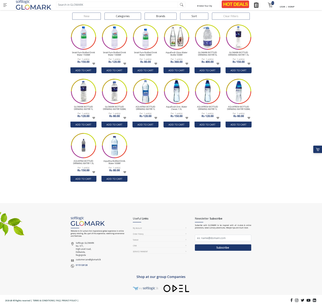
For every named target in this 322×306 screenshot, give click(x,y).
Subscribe (223, 247)
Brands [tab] (160, 16)
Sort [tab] (194, 16)
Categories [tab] (123, 16)
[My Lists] (256, 5)
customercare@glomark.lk (88, 259)
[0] (270, 5)
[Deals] (235, 4)
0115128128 (82, 265)
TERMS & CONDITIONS (43, 300)
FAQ (58, 300)
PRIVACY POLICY (69, 300)
